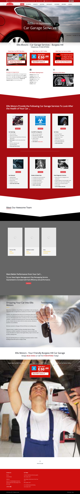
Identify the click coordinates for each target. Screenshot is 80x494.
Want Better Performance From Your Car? (31, 480)
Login (73, 492)
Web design (69, 492)
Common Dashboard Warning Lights (31, 475)
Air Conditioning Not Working (29, 485)
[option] (14, 242)
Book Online (40, 141)
